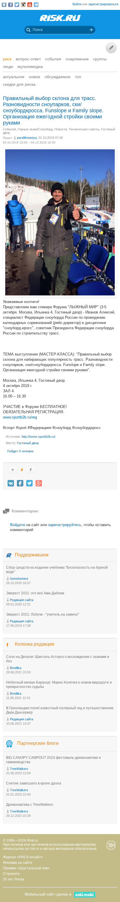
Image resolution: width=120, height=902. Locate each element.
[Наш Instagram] (23, 4)
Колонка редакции (34, 644)
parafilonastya (27, 137)
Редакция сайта (21, 600)
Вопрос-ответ (28, 59)
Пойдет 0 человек (20, 451)
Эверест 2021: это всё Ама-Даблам (35, 593)
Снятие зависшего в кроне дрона (33, 783)
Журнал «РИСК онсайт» (23, 857)
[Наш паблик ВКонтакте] (4, 4)
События (53, 59)
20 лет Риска (13, 879)
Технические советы (84, 129)
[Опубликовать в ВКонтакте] (11, 483)
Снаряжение (77, 59)
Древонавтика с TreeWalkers (29, 805)
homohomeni (19, 578)
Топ (78, 76)
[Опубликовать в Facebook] (20, 483)
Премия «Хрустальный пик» (26, 868)
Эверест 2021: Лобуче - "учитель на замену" (42, 614)
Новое (34, 76)
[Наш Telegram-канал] (36, 4)
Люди (8, 66)
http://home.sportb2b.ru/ (38, 436)
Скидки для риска (19, 84)
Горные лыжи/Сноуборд (35, 129)
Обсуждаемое (57, 76)
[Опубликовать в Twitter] (29, 483)
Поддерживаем (31, 554)
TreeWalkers (19, 768)
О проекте (11, 874)
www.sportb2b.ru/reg (20, 417)
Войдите (17, 525)
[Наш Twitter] (17, 4)
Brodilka (15, 668)
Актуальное (13, 76)
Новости (60, 129)
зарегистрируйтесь (64, 525)
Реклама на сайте (17, 863)
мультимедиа (30, 66)
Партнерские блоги (38, 743)
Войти (77, 4)
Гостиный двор (28, 443)
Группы (100, 59)
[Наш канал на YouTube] (29, 4)
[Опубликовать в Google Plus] (39, 483)
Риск (7, 59)
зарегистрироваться (103, 4)
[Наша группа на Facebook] (10, 4)
